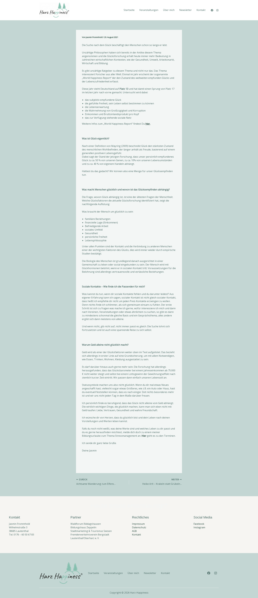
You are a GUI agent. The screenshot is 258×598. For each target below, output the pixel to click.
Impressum (138, 523)
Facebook (199, 523)
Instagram (199, 527)
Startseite (129, 10)
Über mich (169, 10)
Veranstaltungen (148, 10)
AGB (134, 531)
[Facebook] (212, 10)
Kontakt (200, 10)
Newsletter (185, 10)
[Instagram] (217, 10)
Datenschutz (139, 527)
